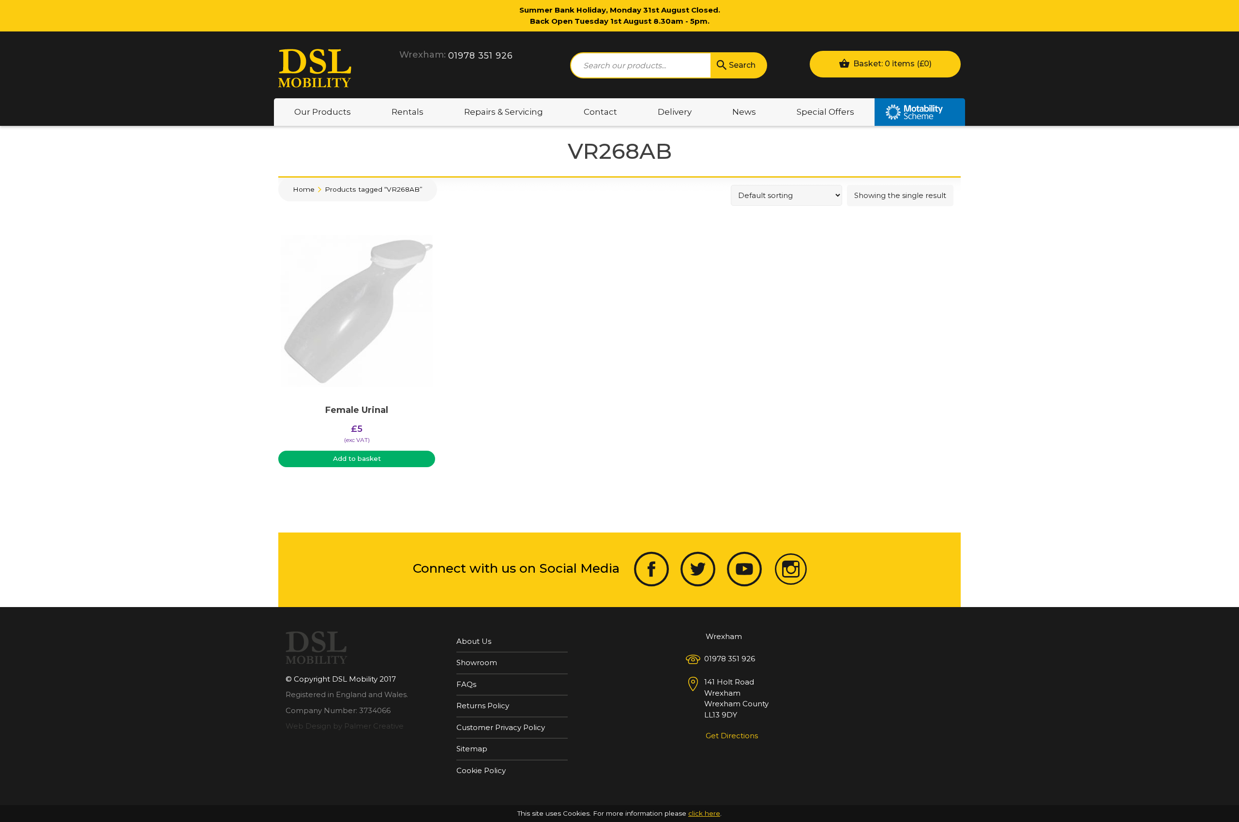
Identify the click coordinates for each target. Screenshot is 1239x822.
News (744, 112)
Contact (600, 112)
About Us (473, 641)
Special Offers (825, 112)
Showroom (476, 662)
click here (704, 813)
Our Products (322, 112)
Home (304, 189)
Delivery (675, 112)
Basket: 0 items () (891, 63)
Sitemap (471, 748)
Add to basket (357, 458)
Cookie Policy (481, 770)
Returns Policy (482, 705)
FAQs (466, 684)
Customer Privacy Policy (500, 727)
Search (742, 65)
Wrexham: (422, 54)
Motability (920, 112)
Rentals (407, 112)
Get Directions (732, 735)
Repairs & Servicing (503, 112)
